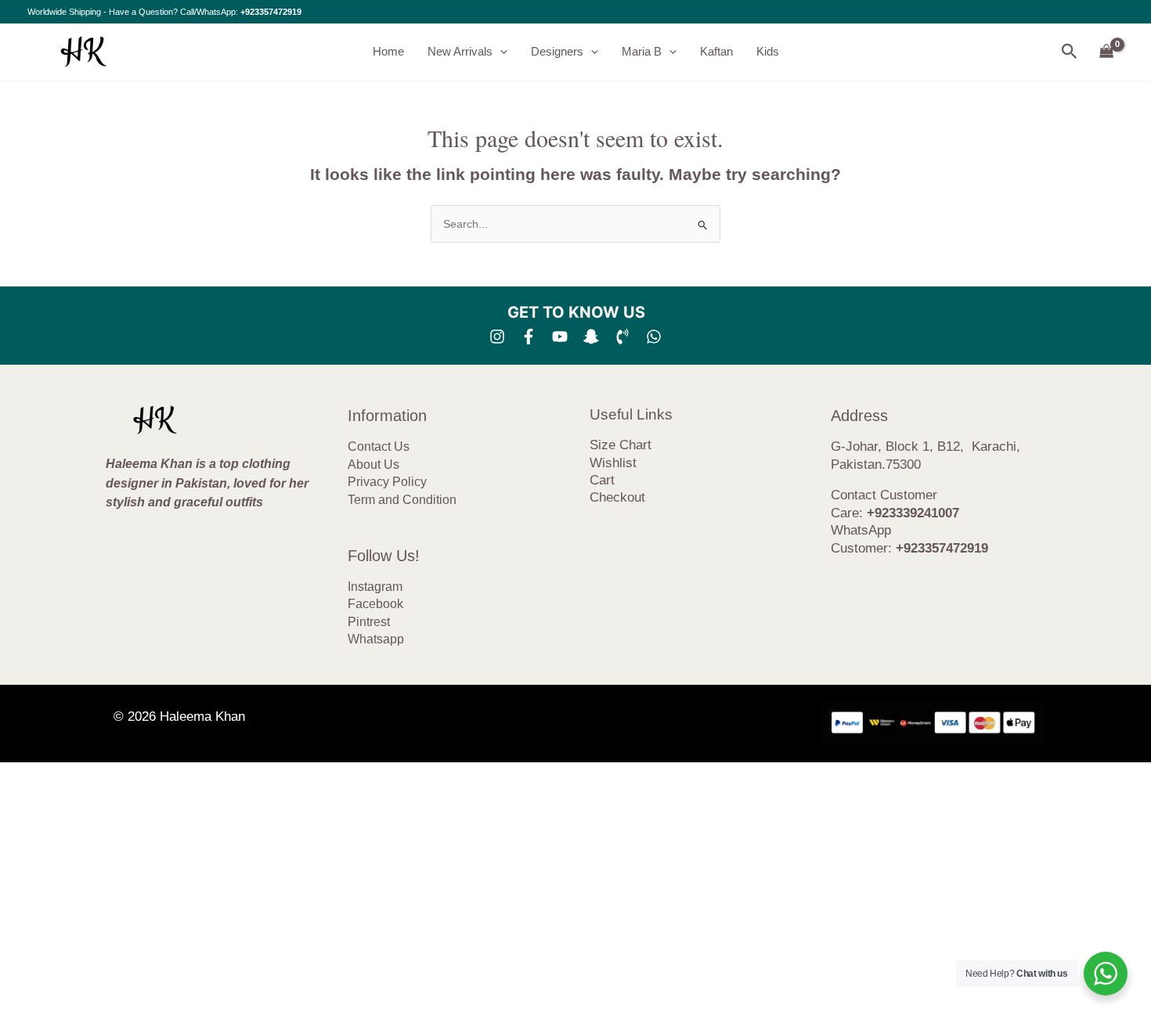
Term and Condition (402, 499)
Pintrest (369, 621)
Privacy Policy (387, 481)
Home (388, 51)
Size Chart (620, 444)
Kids (767, 51)
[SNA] (591, 336)
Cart (602, 480)
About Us (373, 464)
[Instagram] (497, 336)
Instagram (375, 586)
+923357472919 (270, 11)
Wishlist (613, 462)
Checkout (617, 497)
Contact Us (379, 446)
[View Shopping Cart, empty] (1107, 52)
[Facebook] (528, 336)
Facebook (375, 603)
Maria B (642, 51)
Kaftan (716, 51)
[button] (500, 51)
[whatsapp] (654, 336)
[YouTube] (560, 336)
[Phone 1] (622, 336)
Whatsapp (376, 639)
